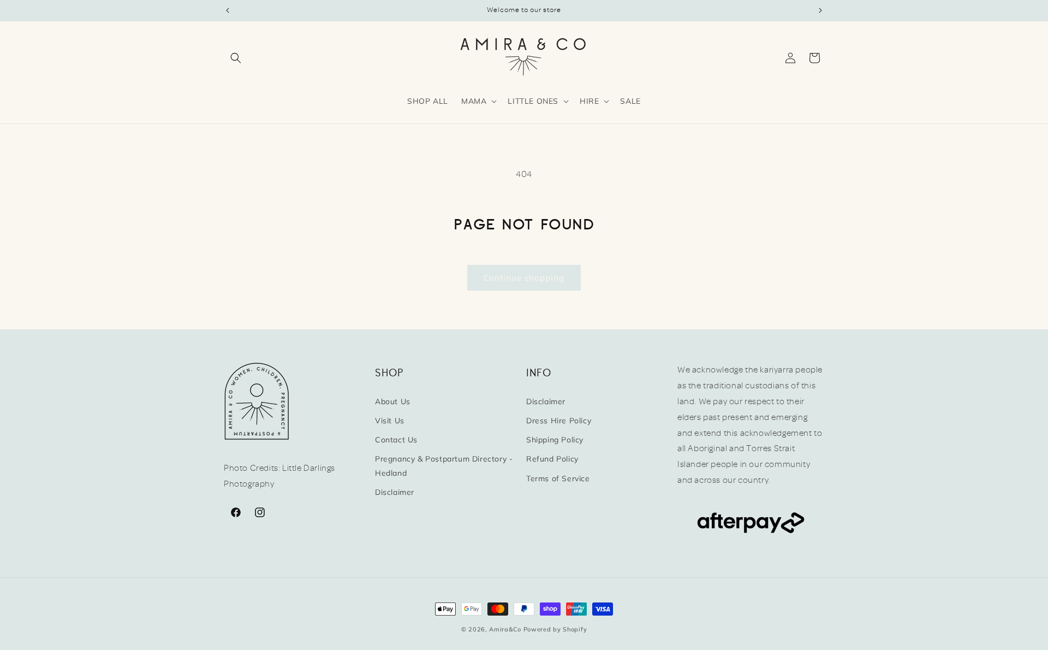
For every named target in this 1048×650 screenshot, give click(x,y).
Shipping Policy (554, 439)
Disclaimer (394, 492)
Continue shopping (524, 278)
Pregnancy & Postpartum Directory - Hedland (444, 465)
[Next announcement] (820, 10)
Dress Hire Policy (558, 420)
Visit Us (389, 420)
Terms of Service (558, 478)
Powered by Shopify (555, 629)
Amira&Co (505, 629)
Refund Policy (552, 459)
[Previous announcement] (228, 10)
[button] (236, 58)
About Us (392, 401)
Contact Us (396, 439)
